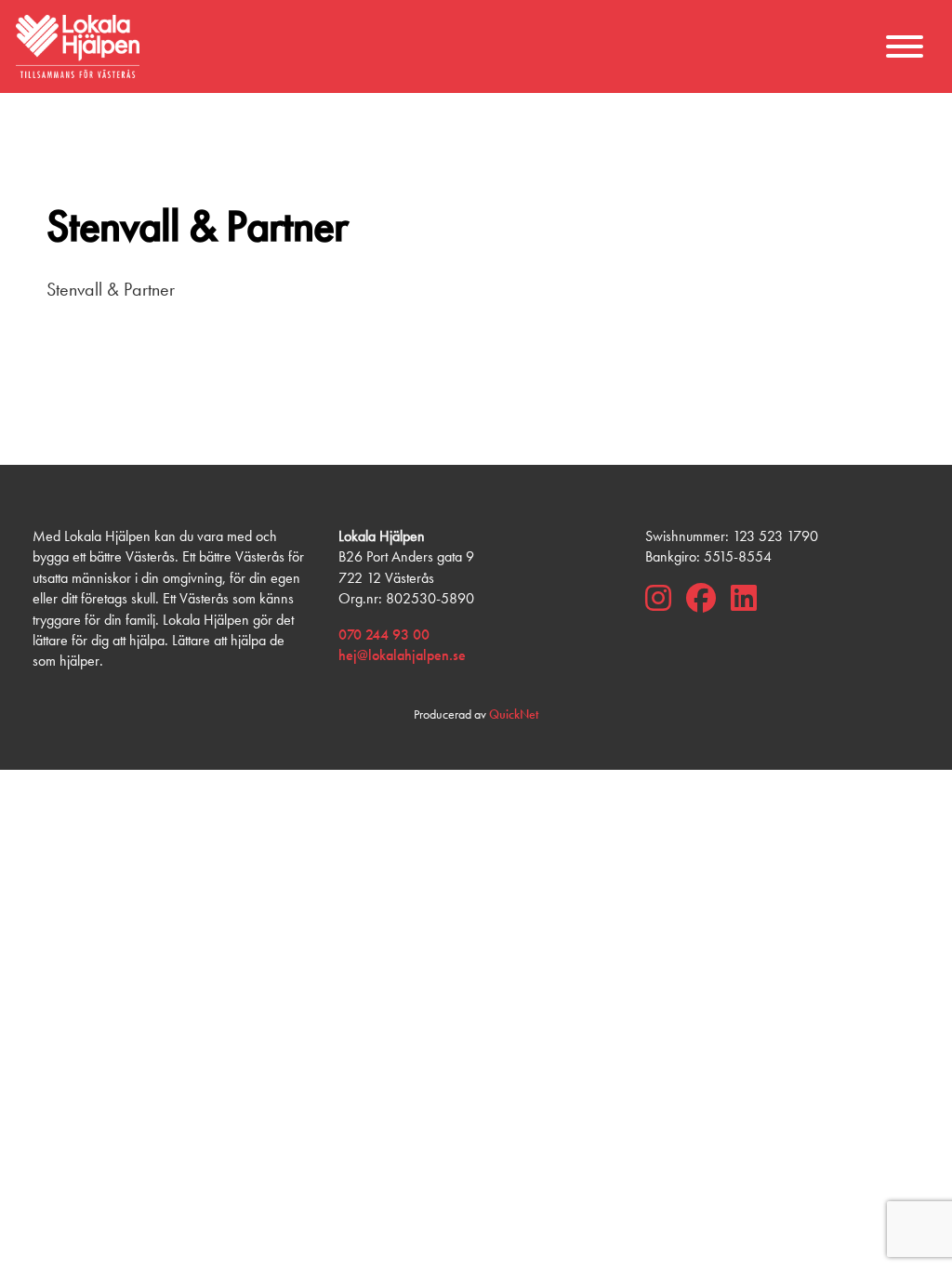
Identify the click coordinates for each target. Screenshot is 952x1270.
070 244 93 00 (384, 634)
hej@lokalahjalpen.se (402, 655)
